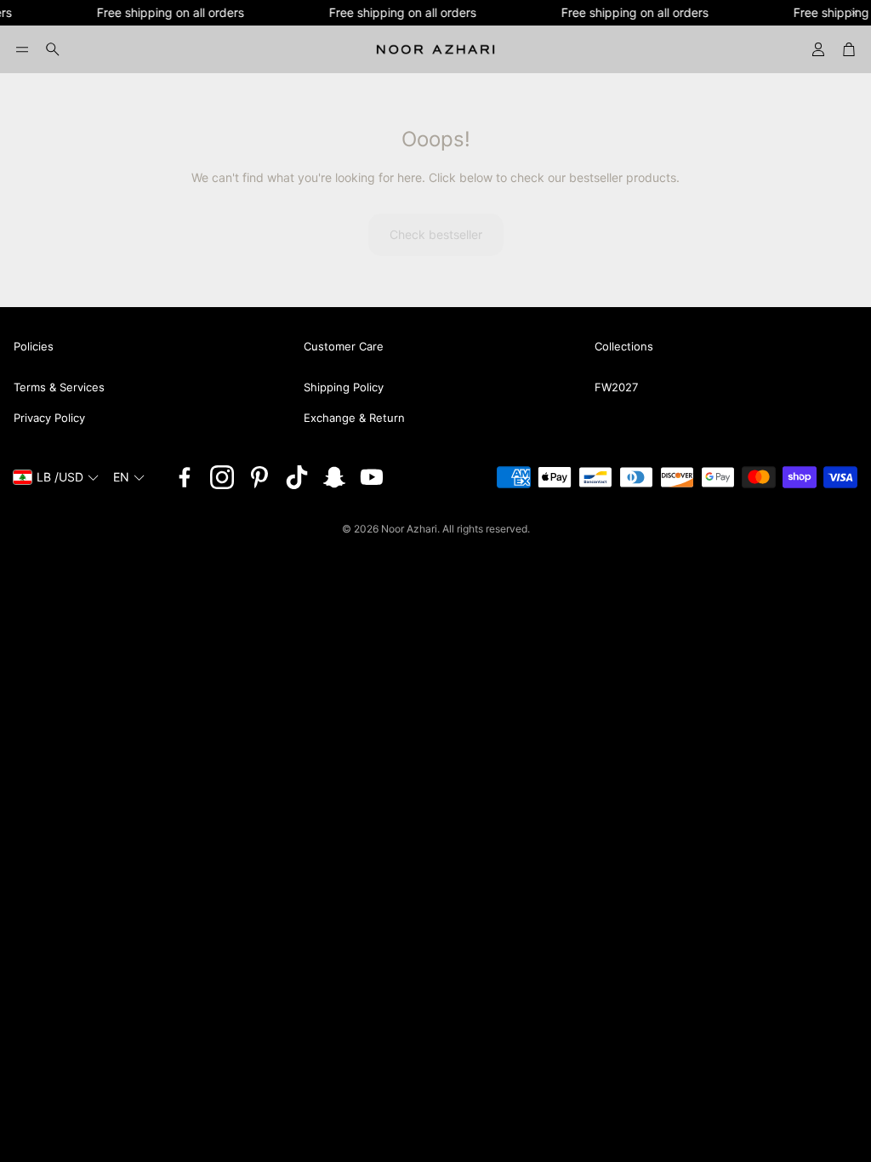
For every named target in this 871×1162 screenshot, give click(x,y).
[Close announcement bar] (854, 13)
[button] (22, 49)
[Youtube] (372, 477)
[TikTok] (297, 477)
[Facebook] (184, 477)
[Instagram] (222, 477)
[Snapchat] (334, 477)
